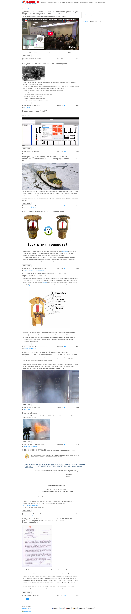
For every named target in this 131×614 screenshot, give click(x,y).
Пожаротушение (28, 8)
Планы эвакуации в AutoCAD (34, 111)
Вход (84, 14)
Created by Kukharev (26, 608)
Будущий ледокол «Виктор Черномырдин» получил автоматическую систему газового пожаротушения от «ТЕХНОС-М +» (50, 159)
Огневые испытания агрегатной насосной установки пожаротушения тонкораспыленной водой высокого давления (49, 353)
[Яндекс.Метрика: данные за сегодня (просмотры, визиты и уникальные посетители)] (26, 611)
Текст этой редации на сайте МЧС (30, 505)
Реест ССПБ (92, 2)
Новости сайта (27, 60)
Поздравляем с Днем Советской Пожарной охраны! (44, 64)
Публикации (85, 21)
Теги (100, 21)
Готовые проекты (84, 2)
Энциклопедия (61, 2)
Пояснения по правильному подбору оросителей (43, 211)
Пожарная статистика (52, 2)
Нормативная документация (72, 2)
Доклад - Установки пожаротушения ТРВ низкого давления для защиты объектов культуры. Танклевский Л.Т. (50, 13)
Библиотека (43, 2)
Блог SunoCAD (27, 107)
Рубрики (102, 2)
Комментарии (93, 21)
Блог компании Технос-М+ (30, 153)
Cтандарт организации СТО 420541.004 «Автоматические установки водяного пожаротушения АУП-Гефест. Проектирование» (47, 521)
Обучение (97, 2)
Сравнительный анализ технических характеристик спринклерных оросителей (44, 275)
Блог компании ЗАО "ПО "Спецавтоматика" (34, 207)
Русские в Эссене (29, 413)
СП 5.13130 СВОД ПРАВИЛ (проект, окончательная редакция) (48, 450)
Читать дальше (26, 55)
